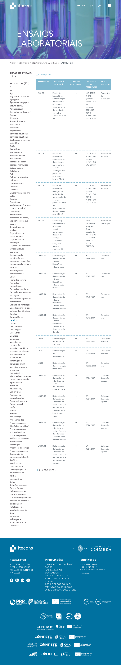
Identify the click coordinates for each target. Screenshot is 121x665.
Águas (13, 115)
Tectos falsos (16, 488)
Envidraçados (16, 271)
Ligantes (14, 336)
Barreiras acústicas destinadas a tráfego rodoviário (20, 140)
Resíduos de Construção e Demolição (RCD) (18, 466)
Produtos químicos (19, 451)
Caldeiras (14, 180)
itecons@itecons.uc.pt (89, 564)
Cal (11, 174)
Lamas (13, 324)
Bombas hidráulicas (19, 165)
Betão (12, 146)
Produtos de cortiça (19, 448)
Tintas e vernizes (18, 495)
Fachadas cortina (18, 280)
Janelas (13, 314)
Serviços (24, 63)
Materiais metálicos (19, 348)
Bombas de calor (18, 162)
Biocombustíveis (17, 156)
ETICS (13, 277)
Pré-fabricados (17, 420)
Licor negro (15, 330)
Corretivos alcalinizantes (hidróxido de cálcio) (19, 215)
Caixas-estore (16, 168)
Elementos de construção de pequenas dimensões (20, 258)
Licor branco (16, 327)
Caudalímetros (17, 184)
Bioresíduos (15, 159)
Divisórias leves (17, 249)
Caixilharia (14, 171)
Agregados (15, 100)
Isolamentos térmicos (20, 311)
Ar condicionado (18, 121)
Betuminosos (16, 152)
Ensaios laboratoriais (44, 63)
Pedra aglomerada (18, 401)
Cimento (14, 190)
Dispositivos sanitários (20, 246)
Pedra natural (16, 404)
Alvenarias (14, 118)
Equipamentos (17, 274)
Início (13, 63)
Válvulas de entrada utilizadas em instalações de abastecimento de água (19, 507)
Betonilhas (15, 149)
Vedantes (14, 516)
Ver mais (84, 574)
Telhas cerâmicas (18, 491)
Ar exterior (15, 124)
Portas (13, 411)
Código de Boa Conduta (58, 584)
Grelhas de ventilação (20, 305)
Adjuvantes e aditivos (20, 97)
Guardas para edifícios (21, 308)
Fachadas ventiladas (19, 289)
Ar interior (14, 128)
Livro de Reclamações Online (60, 590)
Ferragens (14, 296)
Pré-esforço (15, 417)
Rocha (13, 476)
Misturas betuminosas (20, 376)
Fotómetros (15, 302)
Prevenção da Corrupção (59, 587)
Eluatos (13, 268)
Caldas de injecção (19, 177)
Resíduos (14, 460)
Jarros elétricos (17, 317)
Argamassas (15, 131)
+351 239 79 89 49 (88, 567)
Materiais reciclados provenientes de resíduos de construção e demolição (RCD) (19, 357)
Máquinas (14, 339)
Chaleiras (14, 187)
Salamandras (16, 479)
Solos (12, 482)
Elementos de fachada (20, 264)
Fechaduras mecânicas (20, 292)
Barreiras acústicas (19, 134)
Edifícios (14, 252)
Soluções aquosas (18, 485)
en (83, 6)
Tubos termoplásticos (20, 498)
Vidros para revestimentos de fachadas (18, 522)
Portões (13, 414)
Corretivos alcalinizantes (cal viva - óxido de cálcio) (20, 205)
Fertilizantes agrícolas (20, 299)
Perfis (12, 407)
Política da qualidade (56, 576)
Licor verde (15, 333)
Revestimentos (17, 473)
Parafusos (14, 386)
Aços (12, 93)
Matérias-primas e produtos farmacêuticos (18, 370)
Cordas (13, 199)
